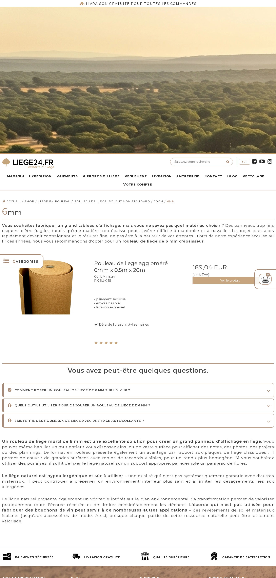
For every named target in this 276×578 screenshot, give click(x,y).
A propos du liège (101, 176)
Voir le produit (230, 280)
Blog (232, 176)
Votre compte (137, 184)
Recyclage (253, 176)
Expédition (40, 176)
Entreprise (188, 176)
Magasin (15, 176)
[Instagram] (270, 162)
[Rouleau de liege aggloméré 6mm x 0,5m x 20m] (46, 301)
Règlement (136, 176)
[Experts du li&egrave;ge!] (69, 163)
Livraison (162, 176)
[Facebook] (254, 162)
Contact (213, 176)
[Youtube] (262, 162)
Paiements (67, 176)
